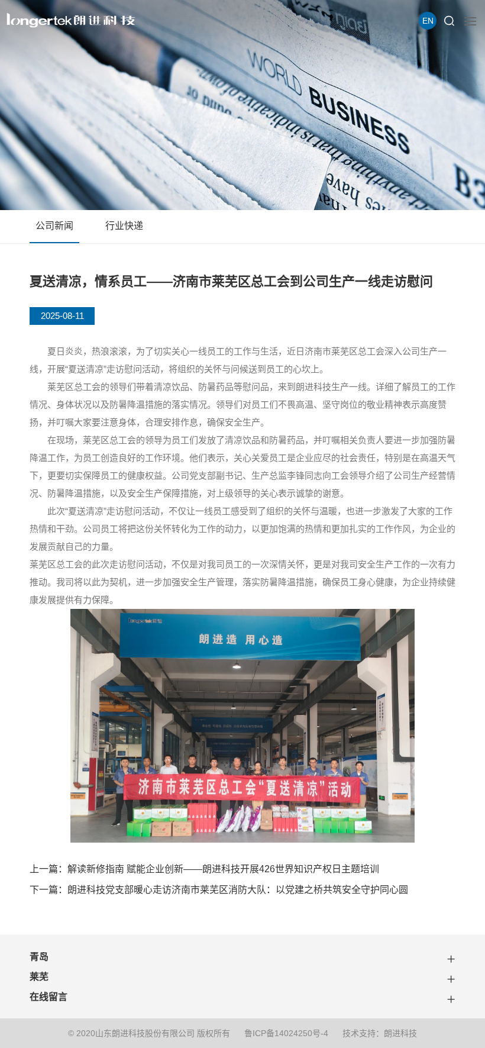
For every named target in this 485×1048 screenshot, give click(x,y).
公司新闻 (54, 226)
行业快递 (124, 226)
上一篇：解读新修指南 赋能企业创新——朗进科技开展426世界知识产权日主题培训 (204, 869)
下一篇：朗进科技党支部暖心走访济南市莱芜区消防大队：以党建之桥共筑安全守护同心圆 (219, 890)
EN (428, 20)
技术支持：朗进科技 (379, 1033)
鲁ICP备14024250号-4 (286, 1033)
